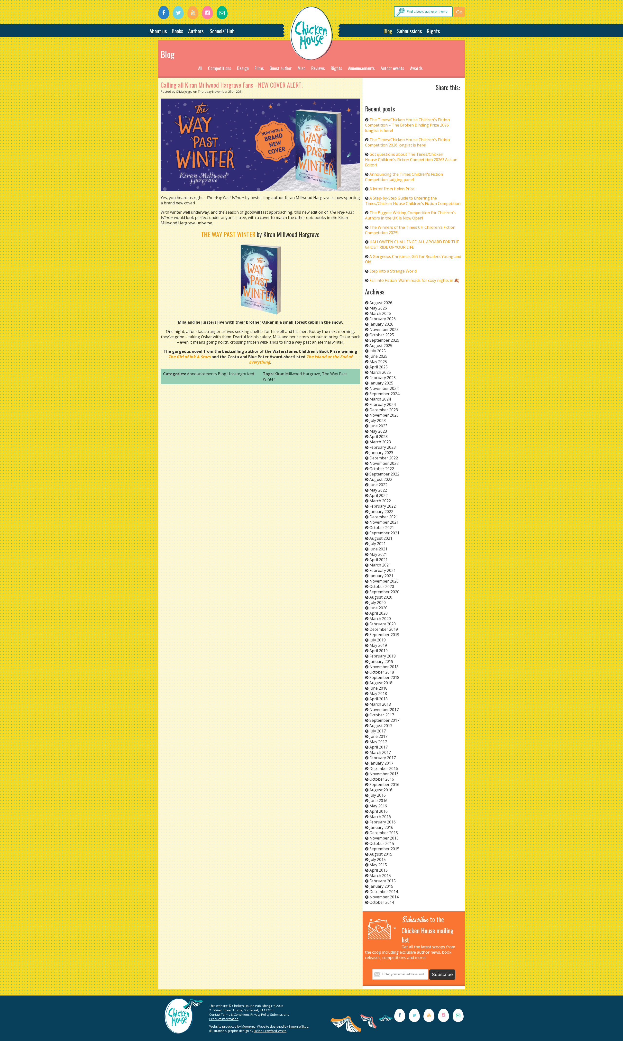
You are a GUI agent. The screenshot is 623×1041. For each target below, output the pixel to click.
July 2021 (377, 543)
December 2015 (383, 832)
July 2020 (377, 602)
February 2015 (382, 881)
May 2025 (378, 361)
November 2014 (384, 897)
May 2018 (378, 693)
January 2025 (381, 383)
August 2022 (380, 479)
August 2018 (380, 682)
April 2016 (378, 811)
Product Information (223, 1019)
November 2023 (384, 415)
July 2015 (377, 859)
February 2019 (382, 656)
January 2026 (381, 324)
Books (177, 31)
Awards (416, 68)
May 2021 (378, 554)
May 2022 (378, 490)
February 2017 (382, 757)
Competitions (219, 68)
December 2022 (383, 458)
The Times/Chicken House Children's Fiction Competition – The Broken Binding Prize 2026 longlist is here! (407, 125)
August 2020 (380, 597)
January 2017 (381, 763)
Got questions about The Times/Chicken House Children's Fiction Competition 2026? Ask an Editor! (411, 160)
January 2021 (381, 575)
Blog (388, 31)
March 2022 (380, 500)
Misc (301, 68)
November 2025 (384, 329)
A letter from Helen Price (391, 189)
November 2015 (384, 838)
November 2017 (384, 709)
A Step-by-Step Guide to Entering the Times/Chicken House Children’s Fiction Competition (412, 200)
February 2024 (382, 404)
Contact (214, 1014)
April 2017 (378, 747)
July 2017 (377, 731)
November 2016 (384, 773)
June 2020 (378, 608)
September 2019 (384, 634)
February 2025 (382, 377)
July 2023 (377, 420)
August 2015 (380, 854)
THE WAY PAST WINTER (228, 234)
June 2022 (378, 484)
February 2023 (382, 447)
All (200, 68)
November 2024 (384, 388)
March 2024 (380, 399)
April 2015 (378, 870)
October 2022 (381, 468)
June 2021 (378, 549)
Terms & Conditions (235, 1014)
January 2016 (381, 827)
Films (259, 68)
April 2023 (378, 436)
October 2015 (381, 843)
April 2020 (378, 613)
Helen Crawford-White (270, 1031)
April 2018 (378, 699)
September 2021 (384, 533)
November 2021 (384, 522)
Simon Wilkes (298, 1026)
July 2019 (377, 640)
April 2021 (378, 559)
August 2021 (380, 538)
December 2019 (383, 629)
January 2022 (381, 511)
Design (243, 68)
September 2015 (384, 848)
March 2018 (380, 704)
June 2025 (378, 356)
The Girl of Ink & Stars (189, 356)
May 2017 (378, 741)
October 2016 (381, 779)
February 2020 (382, 624)
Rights (433, 31)
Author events (392, 68)
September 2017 (384, 720)
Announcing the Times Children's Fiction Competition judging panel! (404, 177)
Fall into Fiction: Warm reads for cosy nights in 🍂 (414, 280)
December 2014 (383, 891)
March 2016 (380, 816)
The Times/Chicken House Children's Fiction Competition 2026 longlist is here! (407, 142)
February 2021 (382, 570)
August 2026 (380, 302)
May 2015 (378, 865)
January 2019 (381, 661)
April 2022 (378, 495)
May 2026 (378, 308)
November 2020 (384, 581)
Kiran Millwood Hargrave (297, 373)
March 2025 (380, 372)
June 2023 (378, 426)
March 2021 (380, 565)
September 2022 (384, 474)
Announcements (361, 68)
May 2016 (378, 806)
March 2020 (380, 618)
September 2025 (384, 340)
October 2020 (381, 586)
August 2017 (380, 725)
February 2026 (382, 318)
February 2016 (382, 822)
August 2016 (380, 790)
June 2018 (378, 688)
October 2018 (381, 672)
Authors (196, 31)
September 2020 (384, 591)
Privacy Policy (259, 1014)
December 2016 (383, 768)
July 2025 (377, 351)
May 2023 (378, 431)
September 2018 (384, 677)
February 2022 (382, 506)
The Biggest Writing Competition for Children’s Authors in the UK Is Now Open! (410, 215)
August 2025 (380, 345)
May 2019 (378, 645)
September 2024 (384, 393)
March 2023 (380, 442)
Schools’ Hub (222, 31)
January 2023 (381, 452)
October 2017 (381, 715)
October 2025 (381, 335)
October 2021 (381, 527)
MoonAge (248, 1026)
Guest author (281, 68)
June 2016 (378, 800)
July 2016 (377, 795)
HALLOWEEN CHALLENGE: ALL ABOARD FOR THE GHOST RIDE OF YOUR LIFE (412, 244)
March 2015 (380, 875)
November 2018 (384, 666)
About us (158, 31)
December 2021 (383, 517)
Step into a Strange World (393, 271)
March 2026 (380, 313)
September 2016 (384, 784)
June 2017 (378, 736)
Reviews (318, 68)
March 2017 (380, 752)
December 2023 (383, 409)
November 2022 (384, 463)
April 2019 (378, 650)
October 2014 (381, 902)
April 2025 (378, 367)
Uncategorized (240, 373)
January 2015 (381, 886)
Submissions (409, 31)
